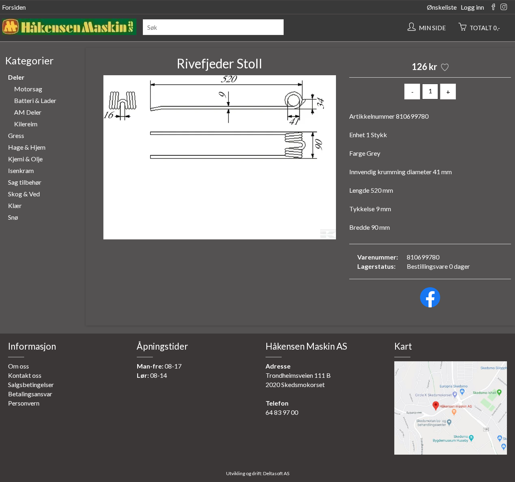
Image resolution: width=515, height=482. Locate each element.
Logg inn (472, 7)
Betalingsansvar (30, 394)
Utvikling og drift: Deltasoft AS (257, 473)
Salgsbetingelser (31, 384)
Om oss (18, 366)
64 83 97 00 (282, 412)
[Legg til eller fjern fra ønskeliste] (444, 68)
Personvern (23, 403)
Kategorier (29, 60)
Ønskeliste (442, 7)
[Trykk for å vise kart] (450, 452)
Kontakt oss (24, 375)
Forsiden (14, 7)
